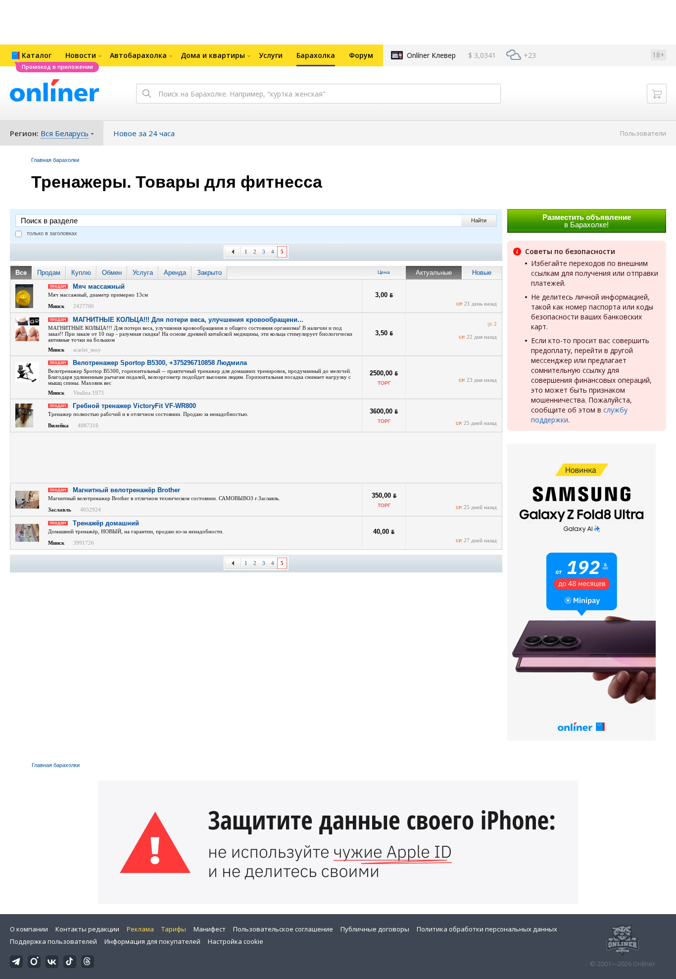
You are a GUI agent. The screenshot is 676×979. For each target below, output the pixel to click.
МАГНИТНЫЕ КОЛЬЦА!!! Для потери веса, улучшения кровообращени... (188, 319)
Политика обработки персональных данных (487, 929)
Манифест (209, 929)
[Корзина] (657, 93)
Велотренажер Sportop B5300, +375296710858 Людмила (160, 362)
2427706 (83, 306)
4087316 (88, 425)
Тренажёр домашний (106, 523)
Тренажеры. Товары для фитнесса (176, 181)
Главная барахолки (55, 160)
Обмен (112, 272)
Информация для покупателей (152, 941)
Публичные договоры (374, 929)
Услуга (143, 272)
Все (21, 272)
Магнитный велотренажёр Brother (126, 490)
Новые (481, 272)
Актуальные (434, 272)
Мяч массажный (99, 286)
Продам (48, 272)
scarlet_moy (87, 350)
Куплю (81, 272)
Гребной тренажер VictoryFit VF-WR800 (134, 406)
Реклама (140, 929)
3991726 (83, 543)
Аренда (175, 272)
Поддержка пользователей (53, 941)
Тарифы (173, 929)
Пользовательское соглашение (283, 929)
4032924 (90, 510)
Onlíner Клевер (431, 55)
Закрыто (209, 272)
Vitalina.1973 (88, 393)
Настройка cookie (235, 941)
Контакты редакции (87, 929)
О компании (29, 929)
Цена (384, 272)
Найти (478, 220)
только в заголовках (52, 233)
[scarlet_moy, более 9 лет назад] (489, 324)
